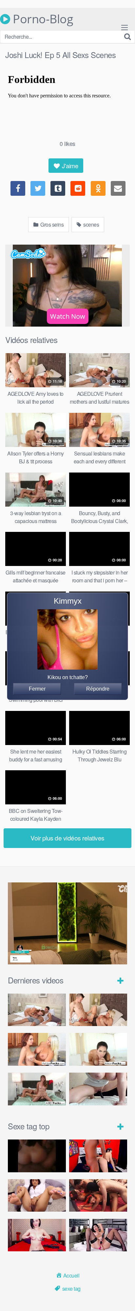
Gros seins (51, 224)
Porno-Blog (41, 19)
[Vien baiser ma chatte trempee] (37, 1195)
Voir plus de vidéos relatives (67, 837)
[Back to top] (123, 1296)
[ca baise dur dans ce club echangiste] (98, 1195)
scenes (90, 224)
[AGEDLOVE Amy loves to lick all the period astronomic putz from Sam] (98, 1010)
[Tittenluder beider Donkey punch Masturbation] (98, 1089)
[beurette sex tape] (37, 1156)
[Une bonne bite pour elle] (37, 1235)
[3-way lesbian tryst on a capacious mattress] (37, 1089)
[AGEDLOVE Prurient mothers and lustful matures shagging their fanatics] (37, 1010)
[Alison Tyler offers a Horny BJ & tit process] (98, 1049)
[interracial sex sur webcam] (98, 1156)
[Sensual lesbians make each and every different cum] (37, 1049)
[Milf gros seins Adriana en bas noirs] (98, 1235)
